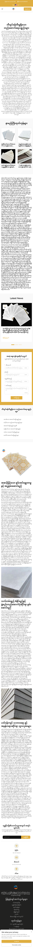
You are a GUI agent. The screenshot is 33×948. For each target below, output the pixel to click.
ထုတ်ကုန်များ (16, 907)
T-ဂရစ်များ (16, 926)
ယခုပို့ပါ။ (25, 837)
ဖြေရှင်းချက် (16, 912)
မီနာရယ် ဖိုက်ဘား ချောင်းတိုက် (16, 929)
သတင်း (16, 914)
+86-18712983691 (23, 1)
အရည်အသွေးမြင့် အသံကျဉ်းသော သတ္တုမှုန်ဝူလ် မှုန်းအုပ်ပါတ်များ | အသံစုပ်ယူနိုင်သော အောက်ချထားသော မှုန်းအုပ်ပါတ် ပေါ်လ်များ (25, 145)
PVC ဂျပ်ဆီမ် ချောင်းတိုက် (16, 924)
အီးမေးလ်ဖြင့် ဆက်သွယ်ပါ (16, 916)
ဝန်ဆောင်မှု (16, 909)
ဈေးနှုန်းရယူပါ (28, 9)
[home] (13, 9)
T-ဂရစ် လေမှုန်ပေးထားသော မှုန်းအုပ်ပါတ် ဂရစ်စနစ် (24, 166)
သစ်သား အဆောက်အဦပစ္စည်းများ (11, 432)
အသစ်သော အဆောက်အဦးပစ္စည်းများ (12, 419)
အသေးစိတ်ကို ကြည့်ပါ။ (8, 135)
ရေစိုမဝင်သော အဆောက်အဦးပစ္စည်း (12, 429)
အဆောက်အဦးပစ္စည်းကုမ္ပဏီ (10, 425)
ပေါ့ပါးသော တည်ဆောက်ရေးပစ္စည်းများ (13, 422)
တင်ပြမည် (16, 398)
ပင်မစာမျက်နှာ (16, 902)
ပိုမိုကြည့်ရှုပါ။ (6, 337)
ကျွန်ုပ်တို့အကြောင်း (16, 905)
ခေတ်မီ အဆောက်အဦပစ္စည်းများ (11, 435)
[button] (12, 344)
